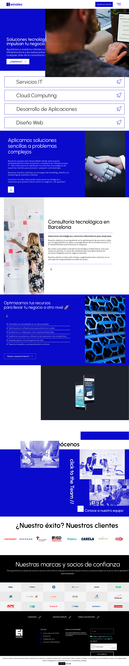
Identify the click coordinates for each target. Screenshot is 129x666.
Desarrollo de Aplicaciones (46, 109)
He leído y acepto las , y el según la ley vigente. (101, 639)
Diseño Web (29, 122)
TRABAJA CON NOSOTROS (86, 617)
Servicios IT (29, 82)
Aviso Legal (103, 639)
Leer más (68, 663)
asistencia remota (60, 617)
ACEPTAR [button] (61, 663)
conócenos (32, 617)
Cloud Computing (36, 95)
